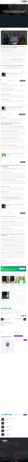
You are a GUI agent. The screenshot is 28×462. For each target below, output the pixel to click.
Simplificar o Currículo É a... (9, 422)
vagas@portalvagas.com (24, 455)
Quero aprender (22, 80)
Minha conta (2, 454)
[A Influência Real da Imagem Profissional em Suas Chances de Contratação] (2, 430)
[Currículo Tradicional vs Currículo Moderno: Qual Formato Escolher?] (2, 434)
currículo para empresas (16, 310)
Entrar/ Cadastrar (3, 456)
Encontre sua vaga (3, 453)
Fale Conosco (2, 452)
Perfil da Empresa (16, 445)
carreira (8, 310)
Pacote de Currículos (16, 442)
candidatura (5, 310)
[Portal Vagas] (20, 1)
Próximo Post (21, 319)
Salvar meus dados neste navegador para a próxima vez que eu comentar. (7, 337)
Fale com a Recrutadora (4, 446)
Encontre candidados (17, 444)
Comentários (2, 324)
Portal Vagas (13, 127)
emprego (22, 310)
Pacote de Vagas (16, 441)
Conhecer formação (22, 114)
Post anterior (5, 320)
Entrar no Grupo (22, 268)
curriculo (12, 310)
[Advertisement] (14, 21)
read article (7, 427)
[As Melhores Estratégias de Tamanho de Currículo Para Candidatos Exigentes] (2, 419)
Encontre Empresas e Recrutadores (5, 455)
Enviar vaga (14, 3)
